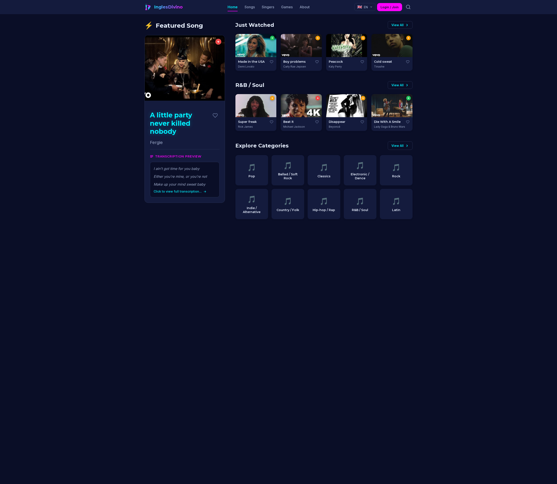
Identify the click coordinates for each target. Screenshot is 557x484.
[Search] (408, 7)
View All (397, 25)
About (305, 7)
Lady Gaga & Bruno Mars (389, 126)
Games (287, 7)
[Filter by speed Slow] (272, 38)
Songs (250, 7)
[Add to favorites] (215, 115)
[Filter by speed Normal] (317, 38)
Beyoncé (334, 126)
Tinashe (379, 66)
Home (233, 7)
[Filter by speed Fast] (317, 98)
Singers (268, 7)
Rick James (245, 126)
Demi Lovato (246, 66)
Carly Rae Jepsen (294, 66)
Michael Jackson (294, 126)
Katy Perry (335, 66)
